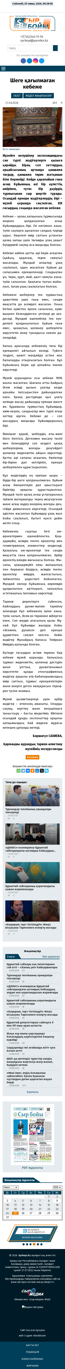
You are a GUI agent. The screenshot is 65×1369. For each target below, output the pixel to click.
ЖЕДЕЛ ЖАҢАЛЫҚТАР (39, 95)
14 (40, 1205)
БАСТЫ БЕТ (32, 1345)
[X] (42, 771)
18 (15, 1209)
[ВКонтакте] (28, 771)
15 (49, 1205)
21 (40, 1209)
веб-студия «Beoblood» (32, 1335)
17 (7, 1209)
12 (23, 1205)
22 (49, 1209)
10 (7, 1205)
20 (31, 1209)
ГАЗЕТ (16, 95)
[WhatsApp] (18, 771)
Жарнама (32, 1365)
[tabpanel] (32, 1233)
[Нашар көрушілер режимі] (33, 8)
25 (15, 1213)
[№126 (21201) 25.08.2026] (32, 1135)
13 (31, 1205)
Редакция (32, 1351)
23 (57, 1209)
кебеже (33, 757)
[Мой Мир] (37, 771)
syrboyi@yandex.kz (34, 40)
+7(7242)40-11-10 (31, 37)
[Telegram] (23, 771)
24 (7, 1213)
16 (57, 1205)
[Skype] (46, 771)
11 (15, 1205)
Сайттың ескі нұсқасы (32, 1330)
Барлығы (32, 1092)
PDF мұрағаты (32, 1168)
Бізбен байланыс (32, 1358)
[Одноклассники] (32, 771)
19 (23, 1209)
